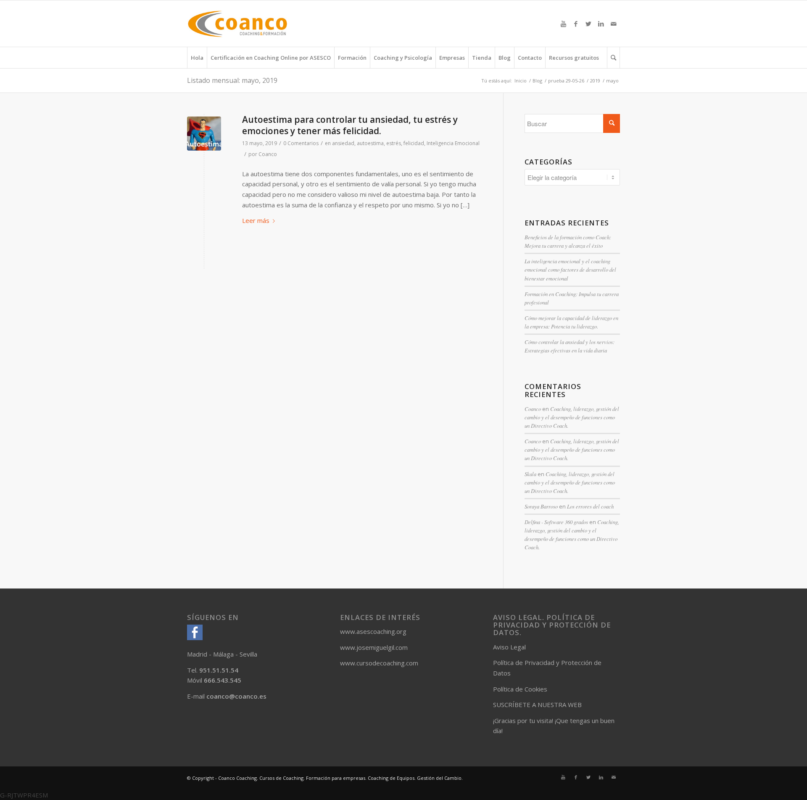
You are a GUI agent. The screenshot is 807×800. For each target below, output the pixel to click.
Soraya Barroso (541, 506)
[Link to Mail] (613, 23)
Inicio (520, 80)
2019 (595, 80)
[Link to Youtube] (563, 23)
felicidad (414, 143)
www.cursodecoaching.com (379, 663)
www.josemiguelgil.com (374, 647)
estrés (393, 143)
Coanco (267, 154)
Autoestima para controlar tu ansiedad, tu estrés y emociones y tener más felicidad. (350, 125)
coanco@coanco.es (236, 696)
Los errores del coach (590, 506)
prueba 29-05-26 (566, 80)
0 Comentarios (301, 143)
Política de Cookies (520, 689)
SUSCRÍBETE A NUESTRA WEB (537, 704)
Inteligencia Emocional (453, 143)
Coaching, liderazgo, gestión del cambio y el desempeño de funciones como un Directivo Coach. (572, 417)
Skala (530, 473)
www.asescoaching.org (373, 631)
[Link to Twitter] (588, 23)
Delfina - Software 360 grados (556, 521)
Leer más (255, 220)
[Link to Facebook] (576, 23)
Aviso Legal (509, 647)
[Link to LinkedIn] (601, 23)
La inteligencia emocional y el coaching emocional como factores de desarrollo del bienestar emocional (570, 269)
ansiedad (343, 143)
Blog (537, 80)
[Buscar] (613, 57)
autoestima (370, 143)
